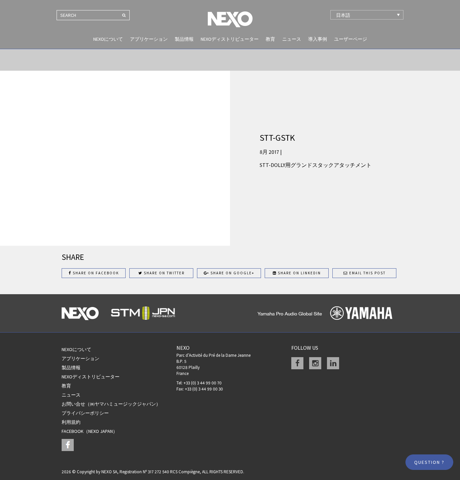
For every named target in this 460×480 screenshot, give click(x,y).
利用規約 (71, 422)
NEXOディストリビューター (230, 39)
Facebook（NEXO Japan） (90, 431)
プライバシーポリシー (85, 413)
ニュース (291, 39)
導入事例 (317, 39)
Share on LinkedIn (298, 273)
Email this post (367, 273)
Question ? (429, 462)
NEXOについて (108, 39)
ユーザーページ (350, 39)
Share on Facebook (95, 273)
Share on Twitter (163, 273)
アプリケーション (149, 39)
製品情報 (184, 39)
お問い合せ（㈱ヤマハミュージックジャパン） (111, 404)
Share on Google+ (231, 273)
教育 (270, 39)
